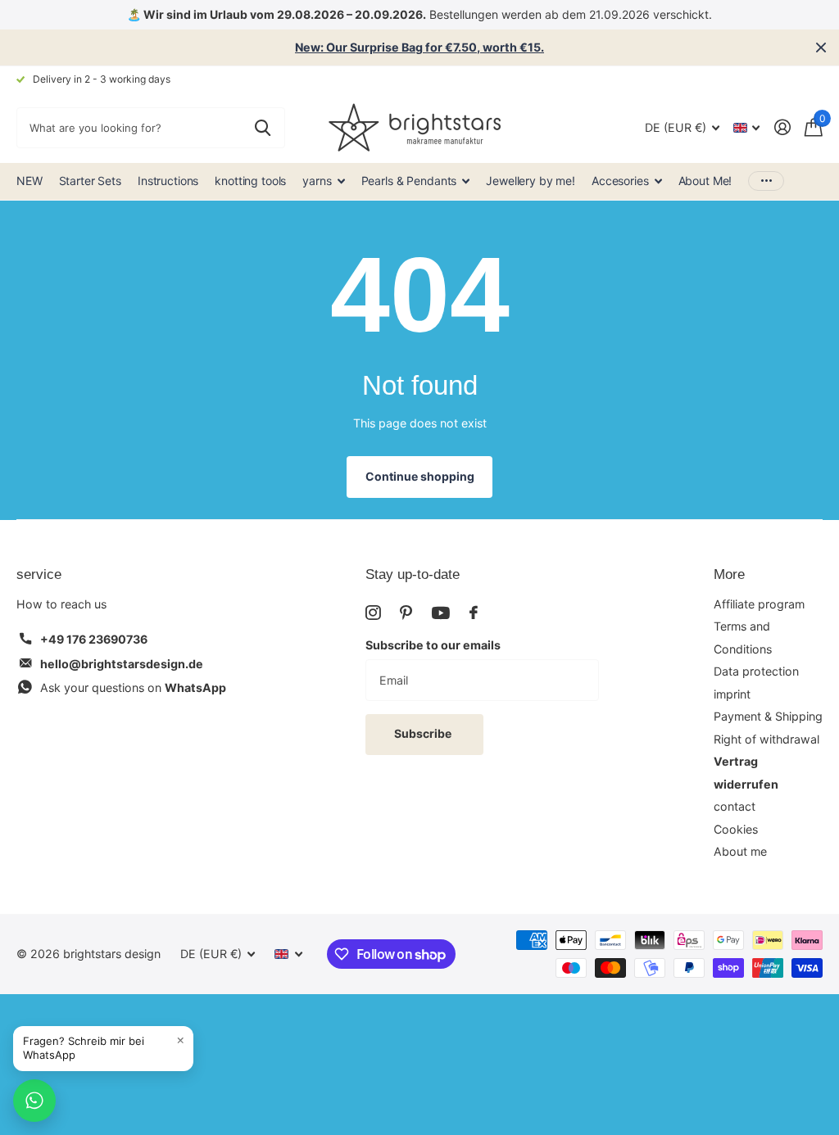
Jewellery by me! (530, 181)
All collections (323, 181)
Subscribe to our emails (433, 645)
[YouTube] (441, 613)
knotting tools (250, 181)
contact (734, 806)
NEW (29, 181)
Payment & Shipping (768, 716)
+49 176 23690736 (93, 639)
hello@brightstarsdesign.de (121, 664)
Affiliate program (759, 604)
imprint (732, 694)
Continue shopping (419, 476)
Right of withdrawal (766, 739)
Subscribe (424, 733)
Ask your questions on (133, 687)
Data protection (756, 671)
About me (740, 851)
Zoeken (262, 127)
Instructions (168, 181)
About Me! (705, 181)
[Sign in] (782, 127)
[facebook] (473, 612)
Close (821, 47)
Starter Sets (90, 181)
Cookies (736, 829)
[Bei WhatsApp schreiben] (34, 1100)
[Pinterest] (406, 612)
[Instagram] (372, 612)
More (729, 574)
